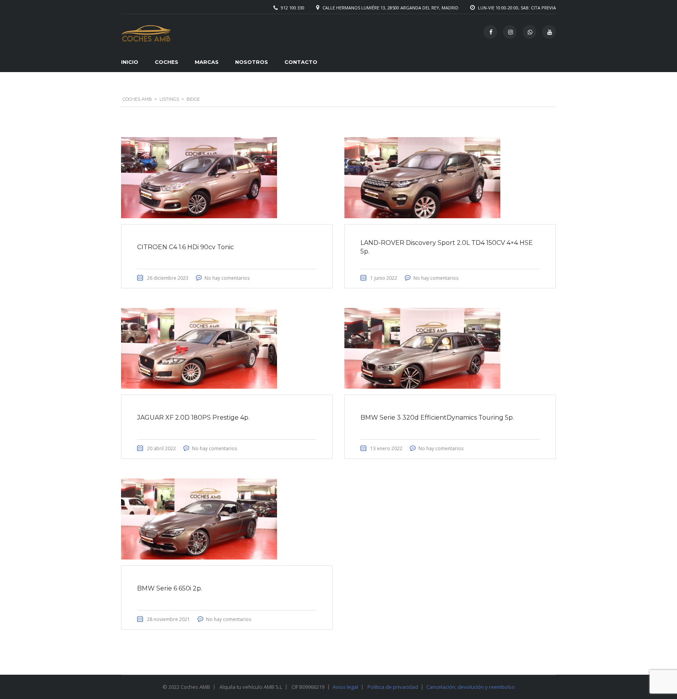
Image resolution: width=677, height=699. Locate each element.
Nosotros (251, 62)
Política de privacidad (392, 686)
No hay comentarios (227, 278)
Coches (166, 62)
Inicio (129, 62)
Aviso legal (345, 686)
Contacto (300, 62)
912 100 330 (292, 8)
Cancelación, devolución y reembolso (470, 686)
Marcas (207, 62)
